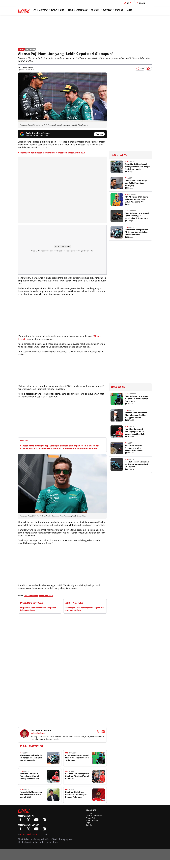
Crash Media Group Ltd (31, 834)
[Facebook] (21, 821)
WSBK (54, 10)
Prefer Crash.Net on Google (38, 133)
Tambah (99, 134)
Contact (89, 813)
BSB (62, 10)
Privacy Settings (92, 820)
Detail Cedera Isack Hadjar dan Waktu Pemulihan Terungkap (136, 183)
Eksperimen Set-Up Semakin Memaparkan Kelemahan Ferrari (38, 608)
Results (72, 753)
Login (88, 823)
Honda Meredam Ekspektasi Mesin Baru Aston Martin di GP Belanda (137, 464)
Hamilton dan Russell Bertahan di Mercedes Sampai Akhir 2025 (52, 152)
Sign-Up (89, 825)
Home (21, 49)
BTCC (70, 10)
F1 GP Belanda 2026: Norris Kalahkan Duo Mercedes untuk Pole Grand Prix (61, 448)
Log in (142, 3)
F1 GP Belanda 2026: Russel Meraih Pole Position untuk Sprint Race (77, 758)
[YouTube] (37, 821)
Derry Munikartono (25, 67)
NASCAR (119, 10)
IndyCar (107, 10)
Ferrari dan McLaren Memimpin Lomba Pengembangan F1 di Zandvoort (134, 448)
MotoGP (43, 10)
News (32, 49)
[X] (29, 821)
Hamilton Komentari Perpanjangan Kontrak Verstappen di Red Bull (29, 776)
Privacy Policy (91, 818)
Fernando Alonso (31, 595)
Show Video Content (62, 246)
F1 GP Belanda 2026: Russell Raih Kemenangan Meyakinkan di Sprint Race (137, 216)
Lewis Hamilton (46, 595)
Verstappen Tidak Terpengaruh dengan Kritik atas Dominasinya (84, 608)
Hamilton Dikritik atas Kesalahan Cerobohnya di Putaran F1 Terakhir (76, 794)
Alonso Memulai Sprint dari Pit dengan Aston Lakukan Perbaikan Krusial (31, 758)
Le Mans (95, 10)
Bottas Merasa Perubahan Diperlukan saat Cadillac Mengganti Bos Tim (136, 415)
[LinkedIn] (45, 821)
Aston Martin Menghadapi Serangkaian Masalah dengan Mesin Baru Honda (61, 445)
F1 (34, 10)
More (129, 10)
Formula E (82, 10)
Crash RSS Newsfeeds (94, 816)
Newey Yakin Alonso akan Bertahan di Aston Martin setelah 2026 (31, 794)
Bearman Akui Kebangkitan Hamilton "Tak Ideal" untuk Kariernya (77, 776)
